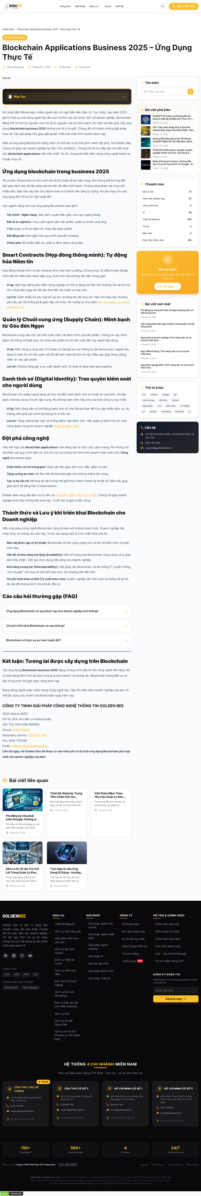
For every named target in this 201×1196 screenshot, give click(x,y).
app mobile (147, 406)
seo (144, 394)
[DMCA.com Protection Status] (100, 1193)
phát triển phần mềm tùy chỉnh (76, 495)
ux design (185, 406)
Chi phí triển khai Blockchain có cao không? (35, 625)
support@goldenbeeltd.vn (158, 448)
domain (175, 400)
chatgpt (165, 394)
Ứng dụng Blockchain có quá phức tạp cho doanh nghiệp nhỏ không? (52, 611)
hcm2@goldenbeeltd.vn (171, 1113)
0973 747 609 (152, 442)
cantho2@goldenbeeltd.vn (72, 1110)
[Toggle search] (162, 6)
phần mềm (171, 406)
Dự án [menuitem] (108, 6)
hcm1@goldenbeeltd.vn (121, 1110)
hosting (154, 394)
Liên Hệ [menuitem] (119, 6)
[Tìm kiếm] (190, 91)
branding (179, 411)
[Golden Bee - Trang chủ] (13, 6)
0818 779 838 (166, 1107)
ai (189, 411)
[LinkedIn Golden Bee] (14, 956)
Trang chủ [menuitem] (65, 6)
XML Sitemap (192, 1164)
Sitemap (144, 1164)
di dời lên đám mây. (66, 426)
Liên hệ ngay (166, 286)
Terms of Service (175, 1164)
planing (153, 411)
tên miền (163, 400)
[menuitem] (95, 6)
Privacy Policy (158, 1164)
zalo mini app (148, 400)
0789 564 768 (36, 735)
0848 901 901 (117, 1104)
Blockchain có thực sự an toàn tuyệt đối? (33, 640)
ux (144, 411)
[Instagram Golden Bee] (22, 956)
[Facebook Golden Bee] (6, 956)
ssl (175, 394)
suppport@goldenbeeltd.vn (29, 746)
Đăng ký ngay (174, 998)
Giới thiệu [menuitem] (80, 6)
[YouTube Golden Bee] (30, 956)
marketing (165, 411)
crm (159, 406)
